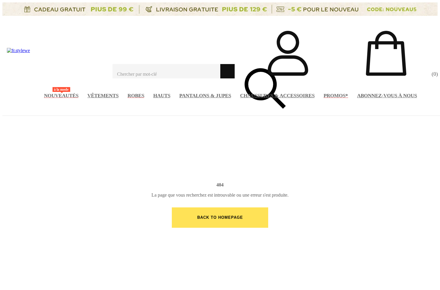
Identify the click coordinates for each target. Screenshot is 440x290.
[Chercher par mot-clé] (166, 71)
